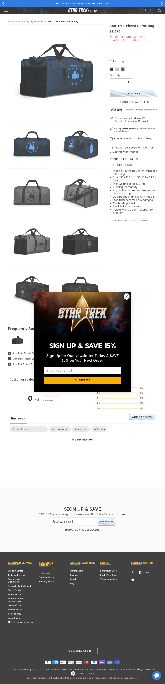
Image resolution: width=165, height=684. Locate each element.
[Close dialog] (127, 296)
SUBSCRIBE (82, 380)
